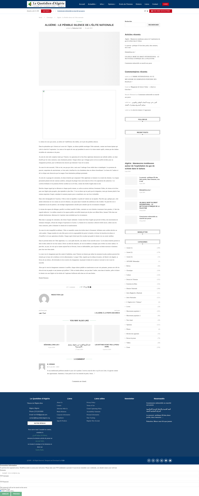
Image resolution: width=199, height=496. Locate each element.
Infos (102, 4)
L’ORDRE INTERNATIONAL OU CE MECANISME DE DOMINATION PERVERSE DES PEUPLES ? (141, 79)
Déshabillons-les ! (51, 345)
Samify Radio (40, 450)
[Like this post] (81, 287)
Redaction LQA (77, 28)
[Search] (171, 4)
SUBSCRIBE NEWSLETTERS (161, 11)
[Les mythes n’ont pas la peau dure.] (107, 333)
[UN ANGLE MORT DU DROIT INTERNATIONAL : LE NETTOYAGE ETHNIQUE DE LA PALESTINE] (131, 206)
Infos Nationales (143, 297)
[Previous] (53, 11)
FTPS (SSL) (10, 491)
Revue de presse (143, 338)
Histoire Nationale (143, 288)
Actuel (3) (143, 257)
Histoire (139, 4)
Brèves (143, 266)
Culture (143, 275)
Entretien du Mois (143, 284)
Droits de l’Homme (126, 4)
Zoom (143, 347)
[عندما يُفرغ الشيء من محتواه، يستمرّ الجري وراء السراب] (79, 333)
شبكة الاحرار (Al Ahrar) (39, 435)
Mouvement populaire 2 (143, 315)
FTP (3, 491)
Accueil (82, 4)
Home (40, 17)
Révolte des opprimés (143, 334)
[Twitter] (147, 11)
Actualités (91, 4)
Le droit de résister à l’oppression (141, 110)
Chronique (50, 17)
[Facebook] (145, 11)
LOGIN (166, 4)
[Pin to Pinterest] (88, 287)
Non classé (143, 320)
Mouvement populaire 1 (143, 311)
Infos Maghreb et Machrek (143, 293)
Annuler (5, 494)
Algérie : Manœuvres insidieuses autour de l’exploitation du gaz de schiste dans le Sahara (140, 166)
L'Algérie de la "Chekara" (143, 302)
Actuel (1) (143, 248)
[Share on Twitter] (86, 287)
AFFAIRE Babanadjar (143, 261)
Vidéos (143, 343)
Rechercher (128, 21)
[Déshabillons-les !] (51, 333)
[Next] (55, 11)
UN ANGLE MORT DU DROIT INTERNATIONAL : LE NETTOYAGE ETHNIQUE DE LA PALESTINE (149, 205)
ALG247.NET (39, 441)
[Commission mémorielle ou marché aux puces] (131, 220)
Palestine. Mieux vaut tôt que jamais (159, 421)
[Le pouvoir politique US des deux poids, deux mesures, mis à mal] (131, 181)
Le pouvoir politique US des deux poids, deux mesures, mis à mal (149, 179)
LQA (62, 460)
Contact (155, 4)
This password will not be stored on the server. (13, 484)
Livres (147, 4)
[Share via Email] (90, 287)
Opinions (111, 4)
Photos (143, 329)
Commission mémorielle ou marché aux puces (71, 11)
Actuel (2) (143, 252)
